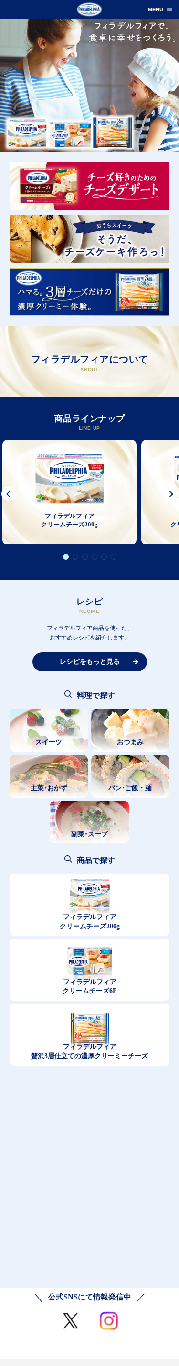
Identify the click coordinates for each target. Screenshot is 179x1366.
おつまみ (130, 741)
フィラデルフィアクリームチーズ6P (90, 986)
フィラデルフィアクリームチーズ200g (90, 921)
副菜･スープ (89, 834)
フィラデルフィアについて (89, 363)
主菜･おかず (49, 788)
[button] (10, 493)
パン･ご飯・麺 (130, 788)
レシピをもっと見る (90, 661)
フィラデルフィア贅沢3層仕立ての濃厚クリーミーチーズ (89, 1051)
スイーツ (48, 741)
